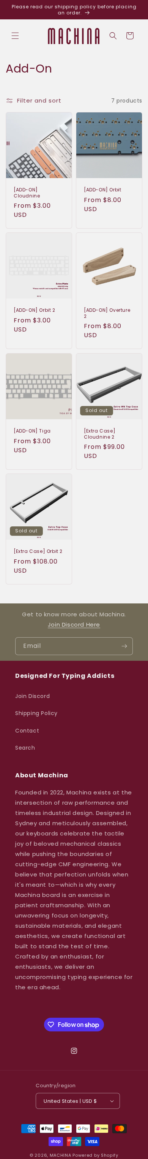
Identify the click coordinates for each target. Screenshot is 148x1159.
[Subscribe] (124, 646)
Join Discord (32, 696)
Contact (27, 730)
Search (25, 748)
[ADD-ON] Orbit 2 (34, 310)
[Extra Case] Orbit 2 (38, 551)
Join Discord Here (74, 624)
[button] (15, 35)
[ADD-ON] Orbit (102, 190)
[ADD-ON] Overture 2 (107, 313)
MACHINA (60, 1155)
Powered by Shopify (95, 1155)
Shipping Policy (36, 713)
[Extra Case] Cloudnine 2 (99, 434)
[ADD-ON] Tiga (32, 431)
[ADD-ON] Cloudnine (27, 193)
